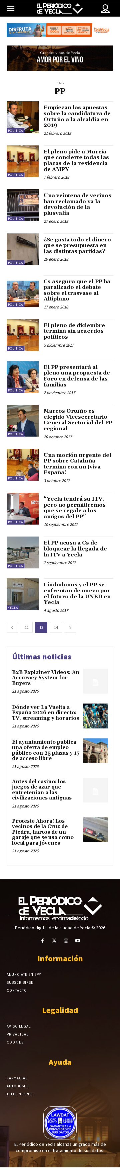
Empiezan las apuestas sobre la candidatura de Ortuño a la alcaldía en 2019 (77, 116)
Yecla (13, 608)
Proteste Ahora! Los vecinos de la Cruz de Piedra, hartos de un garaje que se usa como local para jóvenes (43, 832)
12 (27, 627)
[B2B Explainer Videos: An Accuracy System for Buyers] (95, 681)
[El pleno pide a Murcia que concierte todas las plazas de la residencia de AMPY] (23, 161)
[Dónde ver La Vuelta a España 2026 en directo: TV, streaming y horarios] (95, 716)
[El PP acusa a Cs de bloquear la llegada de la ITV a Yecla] (23, 552)
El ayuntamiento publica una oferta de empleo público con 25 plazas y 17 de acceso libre (45, 750)
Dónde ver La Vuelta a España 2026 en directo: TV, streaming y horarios (45, 712)
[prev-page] (12, 627)
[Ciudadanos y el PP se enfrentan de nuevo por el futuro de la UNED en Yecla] (23, 594)
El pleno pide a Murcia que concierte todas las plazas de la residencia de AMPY (76, 160)
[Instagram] (66, 941)
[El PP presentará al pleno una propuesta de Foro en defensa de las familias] (23, 377)
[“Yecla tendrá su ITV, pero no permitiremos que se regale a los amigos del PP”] (23, 509)
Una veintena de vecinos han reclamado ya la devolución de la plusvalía (77, 204)
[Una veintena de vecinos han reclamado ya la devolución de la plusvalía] (23, 205)
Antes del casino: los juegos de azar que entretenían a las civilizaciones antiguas (42, 790)
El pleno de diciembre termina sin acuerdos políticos (74, 331)
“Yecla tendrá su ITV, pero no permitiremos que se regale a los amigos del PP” (75, 508)
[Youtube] (77, 941)
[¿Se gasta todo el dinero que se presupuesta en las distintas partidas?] (23, 249)
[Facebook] (42, 941)
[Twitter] (54, 941)
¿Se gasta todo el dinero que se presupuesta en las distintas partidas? (77, 245)
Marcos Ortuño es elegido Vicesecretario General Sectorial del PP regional (78, 420)
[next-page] (70, 627)
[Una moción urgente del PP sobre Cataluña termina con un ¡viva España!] (23, 465)
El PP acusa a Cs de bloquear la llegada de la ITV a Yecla (75, 549)
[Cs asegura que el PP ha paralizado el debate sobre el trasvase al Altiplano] (23, 291)
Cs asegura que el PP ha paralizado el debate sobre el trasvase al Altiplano (77, 290)
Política (15, 130)
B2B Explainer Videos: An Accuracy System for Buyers (45, 678)
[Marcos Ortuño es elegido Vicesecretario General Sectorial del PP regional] (23, 421)
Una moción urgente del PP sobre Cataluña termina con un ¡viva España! (77, 464)
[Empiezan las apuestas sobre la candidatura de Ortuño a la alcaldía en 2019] (23, 117)
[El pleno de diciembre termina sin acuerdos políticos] (23, 335)
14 (56, 627)
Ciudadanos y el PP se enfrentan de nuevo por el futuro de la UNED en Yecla (77, 593)
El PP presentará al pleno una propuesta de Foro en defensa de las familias (77, 376)
